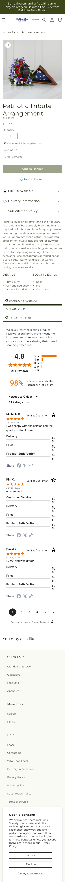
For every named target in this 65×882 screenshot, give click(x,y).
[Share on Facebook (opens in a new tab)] (19, 466)
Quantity (8, 130)
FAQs (10, 744)
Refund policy (16, 785)
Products (13, 682)
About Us (13, 691)
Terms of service (17, 801)
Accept (30, 855)
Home (6, 32)
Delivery (12, 143)
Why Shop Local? (18, 761)
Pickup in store (32, 143)
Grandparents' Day (19, 666)
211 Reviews (21, 371)
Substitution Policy (19, 793)
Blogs (11, 722)
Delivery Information (20, 769)
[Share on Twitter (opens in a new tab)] (25, 465)
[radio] (46, 356)
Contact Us (14, 752)
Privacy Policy (16, 777)
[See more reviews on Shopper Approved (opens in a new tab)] (31, 466)
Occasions (13, 674)
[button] (44, 20)
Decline (31, 864)
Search (11, 713)
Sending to (15, 150)
